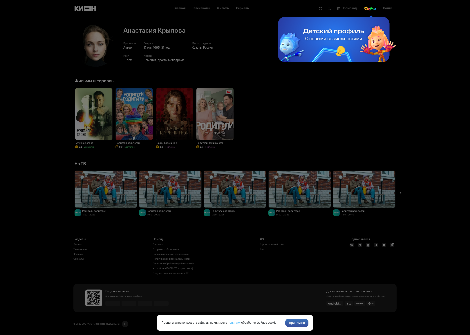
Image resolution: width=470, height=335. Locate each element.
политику (234, 323)
